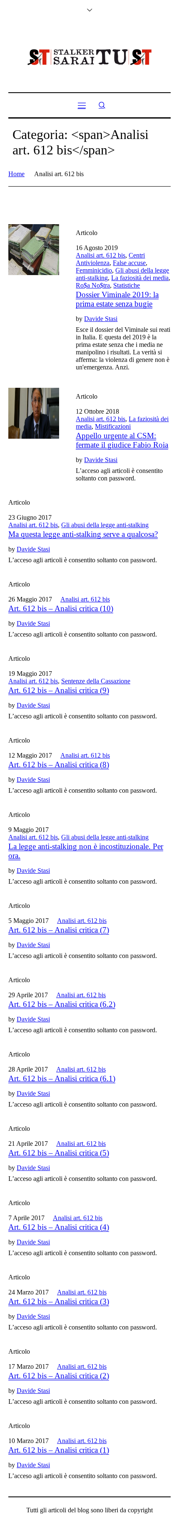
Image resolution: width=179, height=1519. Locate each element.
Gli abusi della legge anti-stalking (105, 524)
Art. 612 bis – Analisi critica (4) (58, 1227)
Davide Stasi (100, 318)
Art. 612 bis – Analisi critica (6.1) (61, 1078)
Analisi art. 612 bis (100, 255)
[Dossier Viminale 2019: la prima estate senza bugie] (33, 249)
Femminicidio (94, 270)
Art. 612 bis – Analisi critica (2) (58, 1375)
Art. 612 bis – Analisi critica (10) (60, 608)
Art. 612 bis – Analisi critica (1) (58, 1450)
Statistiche (126, 285)
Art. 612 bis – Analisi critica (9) (58, 690)
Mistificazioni (113, 426)
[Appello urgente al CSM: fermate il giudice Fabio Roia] (33, 413)
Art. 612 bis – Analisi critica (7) (58, 929)
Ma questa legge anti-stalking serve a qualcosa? (83, 534)
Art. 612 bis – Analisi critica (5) (58, 1152)
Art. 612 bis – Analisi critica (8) (58, 764)
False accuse (129, 262)
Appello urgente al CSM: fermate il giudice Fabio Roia (122, 440)
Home (16, 173)
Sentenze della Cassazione (95, 681)
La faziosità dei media (140, 277)
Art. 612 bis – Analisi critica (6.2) (61, 1004)
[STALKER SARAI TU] (89, 57)
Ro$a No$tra (93, 285)
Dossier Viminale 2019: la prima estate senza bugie (117, 299)
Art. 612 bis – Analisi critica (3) (58, 1301)
